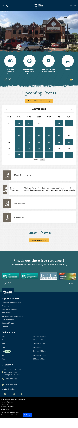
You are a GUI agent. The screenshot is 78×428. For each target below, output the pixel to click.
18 (29, 142)
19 (39, 142)
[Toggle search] (71, 6)
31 (59, 123)
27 (19, 123)
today (42, 160)
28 (29, 123)
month (36, 160)
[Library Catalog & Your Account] (48, 65)
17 (19, 142)
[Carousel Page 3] (72, 283)
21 (59, 142)
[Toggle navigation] (3, 6)
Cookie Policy (5, 409)
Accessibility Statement (8, 402)
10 (19, 136)
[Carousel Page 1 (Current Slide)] (71, 80)
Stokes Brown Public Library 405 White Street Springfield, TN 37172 (14, 372)
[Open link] (10, 276)
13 (49, 136)
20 (49, 142)
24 (19, 148)
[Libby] (67, 65)
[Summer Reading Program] (10, 65)
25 (29, 148)
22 (69, 142)
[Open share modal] (7, 6)
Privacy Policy (5, 404)
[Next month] (71, 109)
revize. (18, 412)
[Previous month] (6, 109)
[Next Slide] (9, 79)
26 (39, 148)
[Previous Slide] (5, 79)
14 (59, 136)
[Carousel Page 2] (72, 79)
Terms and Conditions (7, 407)
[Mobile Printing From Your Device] (29, 65)
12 (39, 136)
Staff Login (27, 415)
